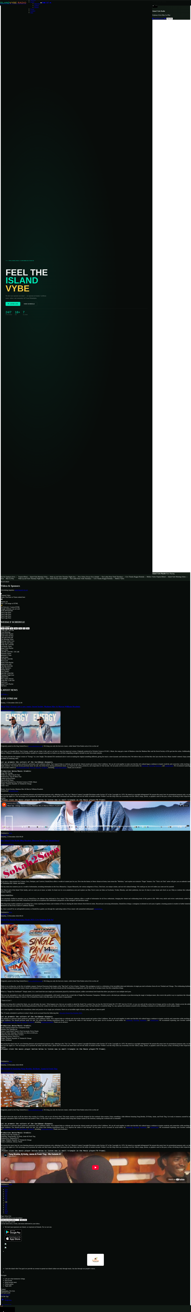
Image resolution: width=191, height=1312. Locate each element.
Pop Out (169, 18)
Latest (32, 2)
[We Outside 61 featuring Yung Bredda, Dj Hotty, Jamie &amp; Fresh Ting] (30, 1106)
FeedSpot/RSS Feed (22, 767)
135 (6, 1197)
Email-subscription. (47, 1022)
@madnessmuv (13, 791)
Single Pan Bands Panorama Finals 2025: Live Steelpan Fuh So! (27, 920)
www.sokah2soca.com (35, 746)
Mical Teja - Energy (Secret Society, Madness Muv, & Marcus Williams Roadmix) (99, 831)
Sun (3, 628)
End (6, 1213)
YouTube (152, 766)
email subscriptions (61, 767)
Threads (32, 767)
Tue (11, 628)
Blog (10, 833)
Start (6, 1189)
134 (6, 1195)
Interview (37, 3)
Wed (16, 628)
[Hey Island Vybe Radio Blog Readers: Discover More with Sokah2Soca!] (30, 878)
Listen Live (14, 303)
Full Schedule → (6, 626)
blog (31, 12)
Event (32, 9)
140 (6, 1205)
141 (6, 1207)
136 (6, 1198)
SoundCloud (169, 766)
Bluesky (38, 767)
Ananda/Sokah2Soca (7, 710)
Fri (24, 628)
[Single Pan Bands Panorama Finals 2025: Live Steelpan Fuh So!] (30, 977)
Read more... (5, 835)
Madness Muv (77, 831)
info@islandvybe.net (21, 590)
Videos (36, 5)
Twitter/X (44, 767)
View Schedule (29, 303)
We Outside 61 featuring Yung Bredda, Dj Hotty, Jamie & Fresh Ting (29, 1069)
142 (6, 1209)
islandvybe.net (5, 1294)
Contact (32, 11)
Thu (20, 628)
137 (6, 1200)
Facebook (145, 766)
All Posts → (4, 694)
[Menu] (41, 2)
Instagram (158, 766)
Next (6, 1211)
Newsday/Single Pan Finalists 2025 (71, 1013)
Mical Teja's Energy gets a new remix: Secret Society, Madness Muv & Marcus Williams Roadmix (40, 707)
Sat (28, 628)
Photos (36, 7)
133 (6, 1193)
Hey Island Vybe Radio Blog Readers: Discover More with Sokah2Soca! (30, 841)
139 (6, 1204)
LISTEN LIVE (159, 18)
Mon (7, 628)
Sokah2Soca (98, 909)
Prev (6, 1191)
